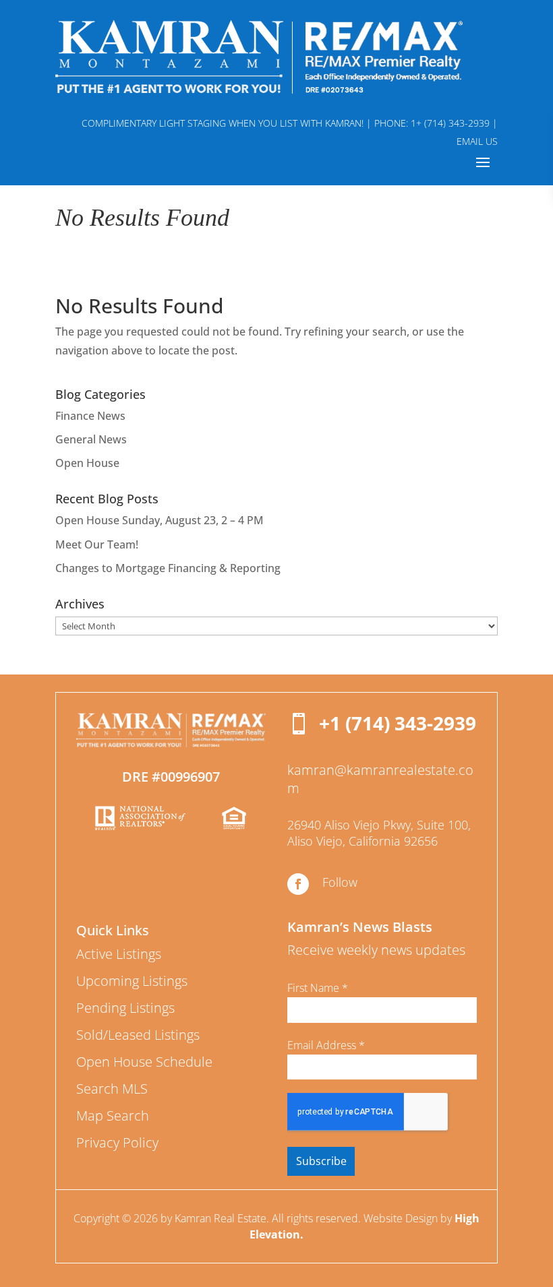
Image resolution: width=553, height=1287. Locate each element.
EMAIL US (477, 141)
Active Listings (118, 954)
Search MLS (112, 1088)
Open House (87, 463)
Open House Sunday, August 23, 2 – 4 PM (159, 520)
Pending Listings (125, 1008)
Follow (339, 882)
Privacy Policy (117, 1142)
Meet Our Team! (96, 544)
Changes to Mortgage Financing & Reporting (168, 568)
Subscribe (321, 1161)
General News (91, 439)
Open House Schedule (144, 1062)
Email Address (326, 1045)
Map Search (112, 1115)
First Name (317, 987)
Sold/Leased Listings (138, 1035)
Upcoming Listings (131, 981)
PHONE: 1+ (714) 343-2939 (432, 123)
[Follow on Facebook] (298, 884)
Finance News (90, 415)
